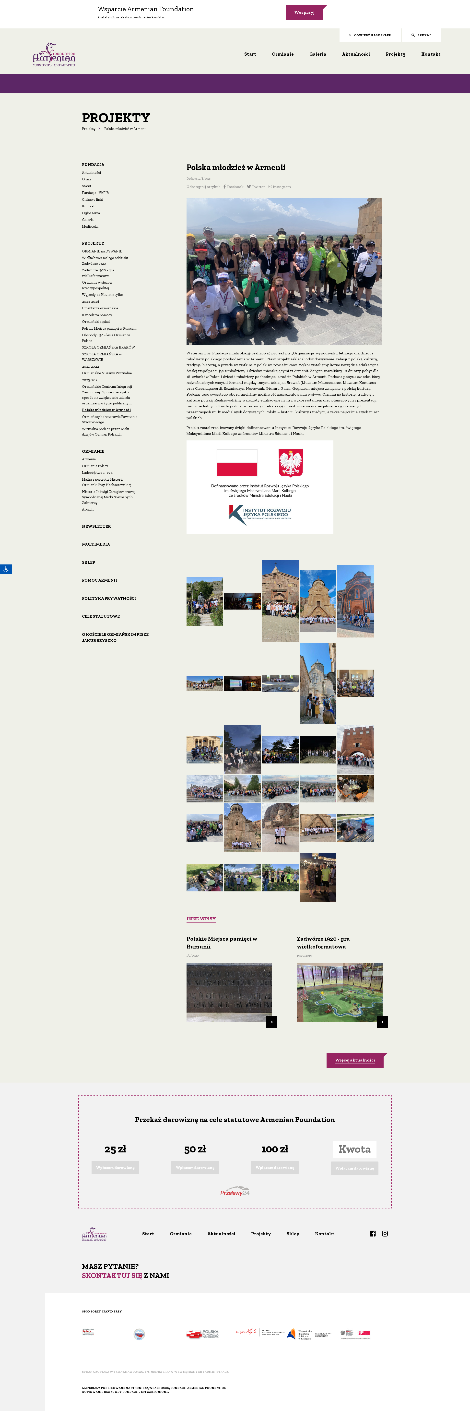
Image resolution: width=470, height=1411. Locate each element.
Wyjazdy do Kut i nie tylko (102, 294)
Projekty (396, 54)
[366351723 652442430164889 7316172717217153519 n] (242, 749)
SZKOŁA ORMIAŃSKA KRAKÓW (108, 347)
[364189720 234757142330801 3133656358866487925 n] (318, 683)
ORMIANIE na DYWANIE (102, 251)
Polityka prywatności (109, 598)
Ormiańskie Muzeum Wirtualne (107, 373)
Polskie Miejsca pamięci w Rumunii (109, 328)
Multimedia (96, 544)
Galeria (317, 54)
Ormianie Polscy (95, 466)
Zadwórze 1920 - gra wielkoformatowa (98, 273)
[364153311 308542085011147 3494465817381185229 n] (280, 683)
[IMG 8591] (318, 788)
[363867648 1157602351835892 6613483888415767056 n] (280, 600)
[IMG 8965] (355, 827)
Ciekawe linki (92, 199)
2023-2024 (90, 301)
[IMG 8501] (205, 788)
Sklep (88, 562)
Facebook (235, 186)
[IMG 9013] (318, 877)
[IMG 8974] (242, 877)
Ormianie (283, 54)
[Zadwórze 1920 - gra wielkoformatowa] (340, 991)
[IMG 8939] (280, 827)
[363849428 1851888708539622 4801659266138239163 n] (242, 600)
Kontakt (431, 54)
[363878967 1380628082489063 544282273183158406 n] (318, 600)
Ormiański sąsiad (96, 321)
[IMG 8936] (242, 827)
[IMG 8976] (280, 877)
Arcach (88, 509)
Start (250, 54)
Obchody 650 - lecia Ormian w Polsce (106, 338)
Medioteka (90, 226)
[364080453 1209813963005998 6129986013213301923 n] (355, 600)
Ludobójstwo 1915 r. (97, 472)
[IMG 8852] (355, 788)
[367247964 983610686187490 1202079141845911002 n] (280, 749)
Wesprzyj (304, 12)
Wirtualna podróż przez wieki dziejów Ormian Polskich (105, 432)
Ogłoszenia (91, 213)
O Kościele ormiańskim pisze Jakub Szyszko (115, 637)
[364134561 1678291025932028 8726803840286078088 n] (242, 683)
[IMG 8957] (318, 827)
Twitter (258, 186)
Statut (86, 186)
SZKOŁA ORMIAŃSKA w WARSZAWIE (102, 357)
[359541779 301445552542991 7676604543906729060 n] (205, 600)
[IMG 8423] (355, 749)
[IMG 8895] (205, 827)
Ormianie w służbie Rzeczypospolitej (97, 285)
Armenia (89, 459)
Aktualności (356, 54)
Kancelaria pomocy (97, 315)
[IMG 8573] (280, 788)
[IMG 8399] (318, 749)
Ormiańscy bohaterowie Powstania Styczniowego (109, 419)
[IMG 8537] (242, 788)
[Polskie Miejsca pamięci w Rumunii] (229, 991)
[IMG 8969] (205, 877)
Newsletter (96, 526)
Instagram (281, 186)
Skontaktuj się (112, 1275)
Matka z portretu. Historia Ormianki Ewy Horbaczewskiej (106, 482)
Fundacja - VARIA (95, 192)
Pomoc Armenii (99, 580)
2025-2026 (90, 380)
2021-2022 (90, 366)
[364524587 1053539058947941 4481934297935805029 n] (205, 749)
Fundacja (93, 164)
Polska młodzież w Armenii (106, 410)
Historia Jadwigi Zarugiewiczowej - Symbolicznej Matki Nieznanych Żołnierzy (109, 497)
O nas (86, 179)
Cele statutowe (101, 616)
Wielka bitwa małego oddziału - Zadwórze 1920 (106, 261)
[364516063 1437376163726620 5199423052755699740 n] (355, 683)
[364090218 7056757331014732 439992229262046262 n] (205, 683)
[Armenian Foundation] (53, 53)
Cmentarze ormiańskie (100, 308)
